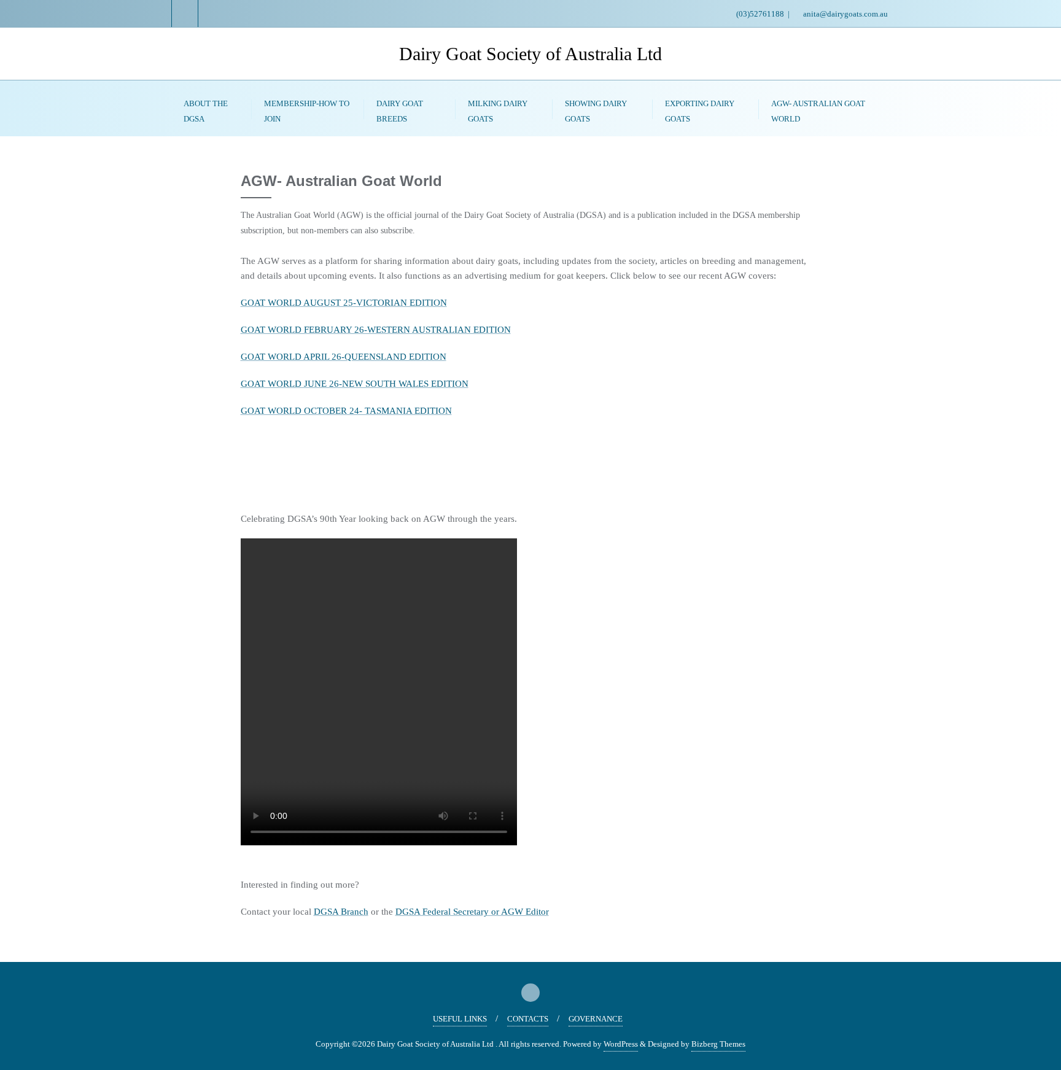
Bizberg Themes (718, 1044)
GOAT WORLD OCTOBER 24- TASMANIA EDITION (346, 411)
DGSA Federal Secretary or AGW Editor (472, 912)
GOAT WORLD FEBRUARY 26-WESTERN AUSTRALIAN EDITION (376, 330)
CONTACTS (527, 1018)
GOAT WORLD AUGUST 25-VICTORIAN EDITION (344, 303)
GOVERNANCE (596, 1018)
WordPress (621, 1044)
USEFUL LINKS (460, 1018)
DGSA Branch (341, 912)
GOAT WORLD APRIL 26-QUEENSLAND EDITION (343, 357)
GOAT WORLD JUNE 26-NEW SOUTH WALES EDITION (354, 384)
